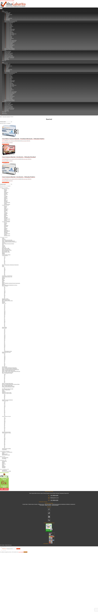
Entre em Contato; (40, 493)
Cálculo (7, 16)
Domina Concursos (48, 505)
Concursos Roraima (9, 43)
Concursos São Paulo (9, 45)
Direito (7, 17)
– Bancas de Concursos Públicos (9, 49)
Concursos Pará (8, 35)
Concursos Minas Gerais (10, 34)
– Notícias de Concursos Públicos (9, 21)
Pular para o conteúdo (10, 0)
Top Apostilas (42, 505)
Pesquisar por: (4, 548)
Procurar (3, 547)
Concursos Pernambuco (10, 38)
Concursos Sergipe (9, 46)
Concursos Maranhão (9, 83)
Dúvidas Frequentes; (46, 493)
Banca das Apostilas (48, 504)
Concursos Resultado (55, 505)
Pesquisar (18, 548)
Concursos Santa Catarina (10, 44)
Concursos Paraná (9, 37)
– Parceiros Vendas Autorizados (9, 56)
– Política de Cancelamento (8, 55)
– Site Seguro (6, 58)
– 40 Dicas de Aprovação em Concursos (10, 72)
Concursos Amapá (9, 25)
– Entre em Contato (7, 52)
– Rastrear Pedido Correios (8, 53)
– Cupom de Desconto (7, 105)
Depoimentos (62, 493)
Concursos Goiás (9, 82)
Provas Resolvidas (9, 18)
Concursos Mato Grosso (10, 32)
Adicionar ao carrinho (5, 144)
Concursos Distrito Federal (10, 29)
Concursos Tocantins (9, 47)
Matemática (8, 13)
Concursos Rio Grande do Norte (11, 40)
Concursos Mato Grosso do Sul (11, 33)
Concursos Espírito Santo (10, 30)
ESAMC (53, 504)
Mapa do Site (66, 493)
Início (3, 10)
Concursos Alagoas (9, 24)
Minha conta (4, 60)
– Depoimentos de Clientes (8, 106)
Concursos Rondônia (9, 94)
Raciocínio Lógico (9, 14)
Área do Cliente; (52, 493)
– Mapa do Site (6, 59)
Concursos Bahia (9, 27)
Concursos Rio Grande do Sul (11, 41)
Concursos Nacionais (9, 22)
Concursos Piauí (8, 39)
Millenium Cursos (41, 504)
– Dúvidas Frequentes (7, 51)
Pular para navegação (3, 0)
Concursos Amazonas (9, 26)
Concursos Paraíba (9, 36)
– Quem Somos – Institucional (9, 57)
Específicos (8, 71)
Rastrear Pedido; (34, 493)
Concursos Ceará (9, 28)
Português (7, 15)
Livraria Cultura (25, 504)
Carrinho (4, 550)
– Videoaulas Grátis (7, 12)
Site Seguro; (57, 493)
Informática (8, 19)
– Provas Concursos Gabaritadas (9, 48)
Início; (30, 493)
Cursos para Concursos (6, 116)
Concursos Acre (8, 23)
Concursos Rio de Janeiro (10, 42)
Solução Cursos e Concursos (33, 504)
